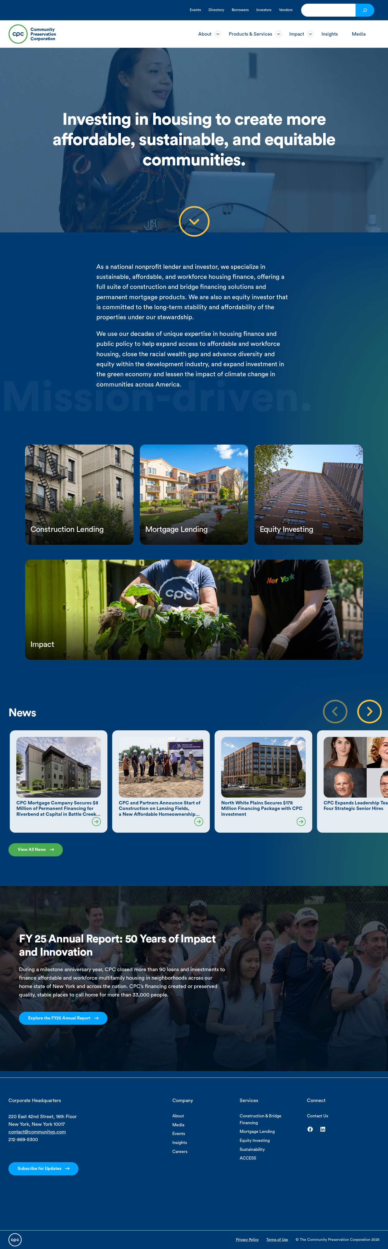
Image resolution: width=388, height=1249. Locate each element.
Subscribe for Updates (39, 1168)
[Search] (365, 10)
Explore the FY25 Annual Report (59, 1018)
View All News (32, 849)
